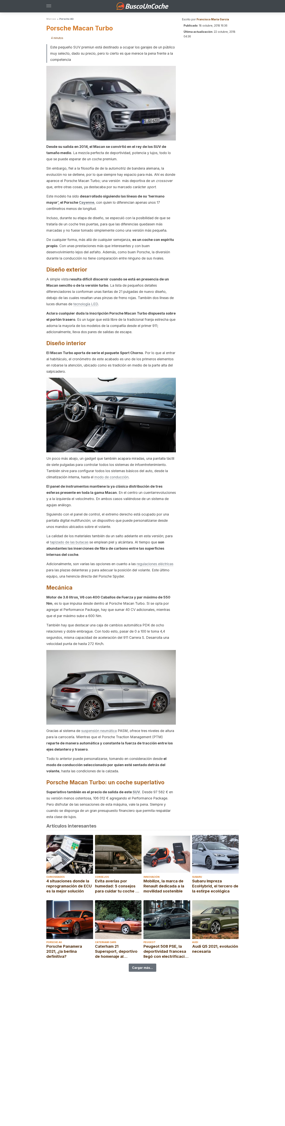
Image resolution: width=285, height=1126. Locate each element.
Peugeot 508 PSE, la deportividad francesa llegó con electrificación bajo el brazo (166, 951)
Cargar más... (142, 968)
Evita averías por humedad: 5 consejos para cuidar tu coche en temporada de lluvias (117, 886)
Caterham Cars (105, 942)
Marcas (51, 18)
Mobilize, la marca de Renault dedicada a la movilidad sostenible (163, 886)
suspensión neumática (99, 731)
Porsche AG (66, 18)
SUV (136, 792)
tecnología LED (85, 304)
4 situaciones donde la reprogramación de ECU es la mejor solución (69, 886)
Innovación (151, 876)
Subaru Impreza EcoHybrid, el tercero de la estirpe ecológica (215, 886)
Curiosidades (55, 876)
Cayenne (86, 202)
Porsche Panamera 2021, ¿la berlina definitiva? (64, 951)
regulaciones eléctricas (155, 564)
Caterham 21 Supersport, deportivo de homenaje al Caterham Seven (116, 951)
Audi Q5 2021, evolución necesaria (215, 949)
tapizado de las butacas (69, 542)
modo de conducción (111, 477)
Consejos (102, 876)
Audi (195, 942)
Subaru (197, 876)
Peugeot (149, 942)
